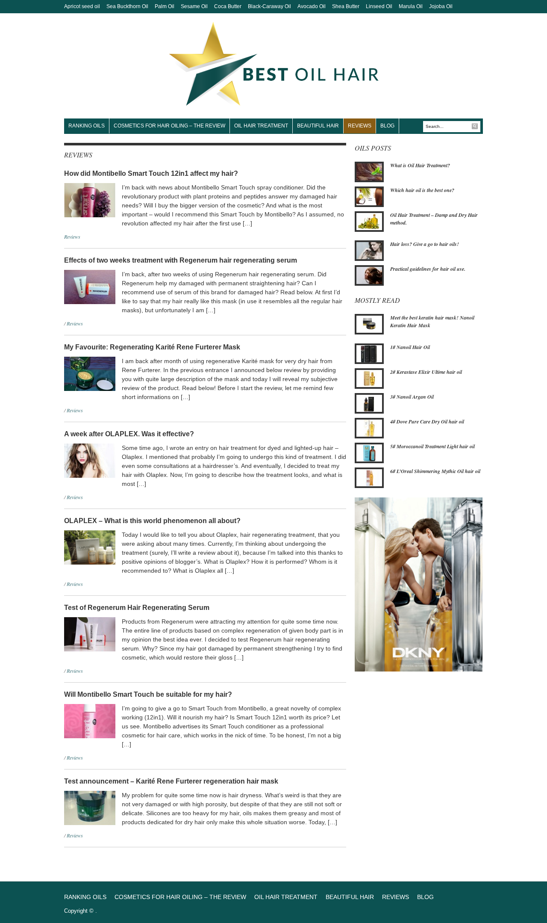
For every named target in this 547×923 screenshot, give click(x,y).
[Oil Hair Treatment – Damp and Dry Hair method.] (369, 220)
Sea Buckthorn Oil (127, 6)
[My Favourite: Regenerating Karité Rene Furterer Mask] (89, 373)
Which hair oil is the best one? (422, 190)
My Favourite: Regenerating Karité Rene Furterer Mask (152, 347)
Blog (387, 126)
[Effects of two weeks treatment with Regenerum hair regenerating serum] (89, 286)
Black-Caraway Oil (269, 6)
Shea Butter (345, 6)
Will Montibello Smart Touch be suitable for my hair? (148, 694)
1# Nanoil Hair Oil (410, 347)
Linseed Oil (379, 6)
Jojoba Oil (441, 6)
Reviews (359, 126)
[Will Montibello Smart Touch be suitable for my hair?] (89, 720)
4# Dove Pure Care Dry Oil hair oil (427, 421)
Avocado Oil (311, 6)
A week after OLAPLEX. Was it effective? (129, 434)
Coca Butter (227, 6)
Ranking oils (86, 126)
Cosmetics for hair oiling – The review (169, 126)
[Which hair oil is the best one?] (369, 195)
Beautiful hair (318, 126)
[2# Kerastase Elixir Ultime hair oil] (369, 377)
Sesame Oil (194, 6)
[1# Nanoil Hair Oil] (369, 352)
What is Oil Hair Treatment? (420, 165)
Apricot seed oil (82, 6)
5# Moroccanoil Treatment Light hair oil (432, 446)
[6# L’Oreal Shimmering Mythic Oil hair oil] (369, 476)
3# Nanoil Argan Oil (412, 396)
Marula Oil (411, 6)
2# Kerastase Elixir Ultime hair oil (426, 372)
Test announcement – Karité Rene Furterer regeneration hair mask (171, 781)
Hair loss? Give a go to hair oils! (424, 244)
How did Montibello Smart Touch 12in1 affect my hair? (151, 173)
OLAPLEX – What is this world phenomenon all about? (152, 520)
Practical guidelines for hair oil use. (427, 268)
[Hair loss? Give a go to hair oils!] (369, 250)
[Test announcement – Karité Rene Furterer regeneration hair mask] (89, 807)
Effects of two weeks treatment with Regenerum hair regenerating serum (180, 260)
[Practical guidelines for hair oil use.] (369, 275)
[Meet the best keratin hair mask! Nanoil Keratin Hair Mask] (369, 323)
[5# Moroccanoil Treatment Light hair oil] (369, 452)
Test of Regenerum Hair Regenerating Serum (136, 607)
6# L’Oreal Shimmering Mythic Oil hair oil (435, 471)
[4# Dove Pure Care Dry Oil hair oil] (369, 427)
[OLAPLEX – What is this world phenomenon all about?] (89, 546)
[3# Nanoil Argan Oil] (369, 402)
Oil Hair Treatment (261, 126)
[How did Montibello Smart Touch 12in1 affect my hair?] (89, 199)
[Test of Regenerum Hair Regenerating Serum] (89, 633)
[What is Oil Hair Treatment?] (369, 171)
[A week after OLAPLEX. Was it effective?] (89, 459)
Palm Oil (164, 6)
